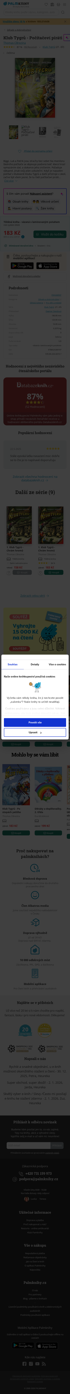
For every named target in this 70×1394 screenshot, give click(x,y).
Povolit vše (35, 722)
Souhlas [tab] (13, 664)
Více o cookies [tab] (57, 664)
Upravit (33, 732)
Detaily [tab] (35, 664)
